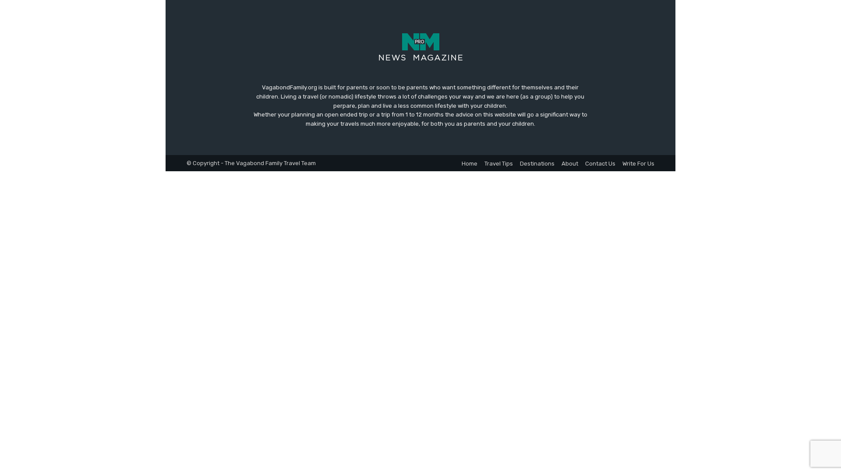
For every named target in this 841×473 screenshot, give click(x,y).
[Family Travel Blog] (420, 46)
